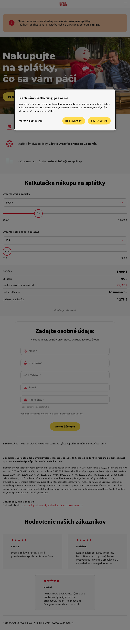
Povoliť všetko (99, 121)
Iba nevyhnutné (74, 121)
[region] (65, 109)
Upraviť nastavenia (31, 120)
